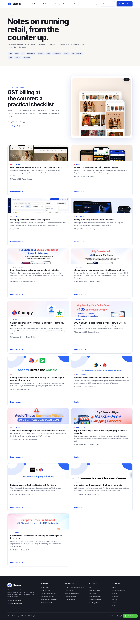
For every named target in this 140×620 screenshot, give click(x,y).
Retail (10, 57)
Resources (78, 4)
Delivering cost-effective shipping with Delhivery (33, 485)
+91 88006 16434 (15, 600)
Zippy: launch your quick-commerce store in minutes (34, 270)
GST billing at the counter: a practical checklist (30, 98)
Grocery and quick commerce (74, 587)
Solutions (46, 4)
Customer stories (94, 590)
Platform (35, 4)
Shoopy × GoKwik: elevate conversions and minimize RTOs (101, 377)
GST (23, 53)
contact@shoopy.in (16, 603)
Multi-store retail (46, 603)
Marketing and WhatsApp (49, 599)
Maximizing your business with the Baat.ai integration (98, 485)
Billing (17, 53)
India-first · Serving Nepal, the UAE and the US (119, 616)
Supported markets (118, 590)
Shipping (17, 57)
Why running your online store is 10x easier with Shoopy (100, 323)
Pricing (57, 4)
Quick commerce (77, 53)
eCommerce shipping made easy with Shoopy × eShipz (99, 270)
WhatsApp (26, 57)
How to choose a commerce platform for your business (36, 167)
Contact (115, 593)
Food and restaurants (72, 593)
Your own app (45, 590)
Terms (114, 603)
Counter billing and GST (49, 593)
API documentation (95, 599)
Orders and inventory (48, 596)
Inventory (40, 53)
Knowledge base (94, 603)
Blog (90, 587)
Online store (57, 53)
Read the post (12, 126)
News (48, 53)
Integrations (31, 53)
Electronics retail (70, 596)
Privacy (114, 599)
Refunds (115, 606)
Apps (10, 53)
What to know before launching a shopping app (96, 167)
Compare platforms (95, 596)
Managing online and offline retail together (30, 219)
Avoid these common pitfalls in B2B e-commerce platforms (37, 430)
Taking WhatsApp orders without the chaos (94, 219)
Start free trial (124, 4)
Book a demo (108, 4)
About (114, 587)
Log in (97, 4)
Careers (115, 596)
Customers (67, 4)
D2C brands (69, 590)
